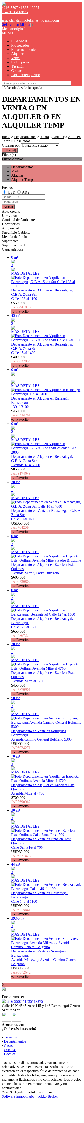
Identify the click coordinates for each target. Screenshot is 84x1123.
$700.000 (21, 802)
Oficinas (10, 1050)
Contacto (17, 71)
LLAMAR (19, 41)
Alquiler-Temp (22, 180)
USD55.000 (21, 748)
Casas (8, 1046)
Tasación (17, 66)
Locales (9, 1054)
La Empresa (20, 62)
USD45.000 (21, 972)
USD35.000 (21, 856)
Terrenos (10, 1037)
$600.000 (21, 581)
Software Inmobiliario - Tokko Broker (30, 1096)
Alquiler (17, 54)
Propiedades (20, 45)
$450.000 (21, 415)
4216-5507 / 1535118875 (24, 1001)
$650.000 (21, 635)
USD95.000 (21, 910)
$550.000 (21, 307)
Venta (15, 58)
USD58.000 (21, 527)
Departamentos (25, 137)
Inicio (6, 137)
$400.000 (21, 361)
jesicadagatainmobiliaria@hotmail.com (30, 20)
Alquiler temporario (25, 75)
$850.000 (21, 473)
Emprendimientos (24, 49)
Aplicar (8, 207)
